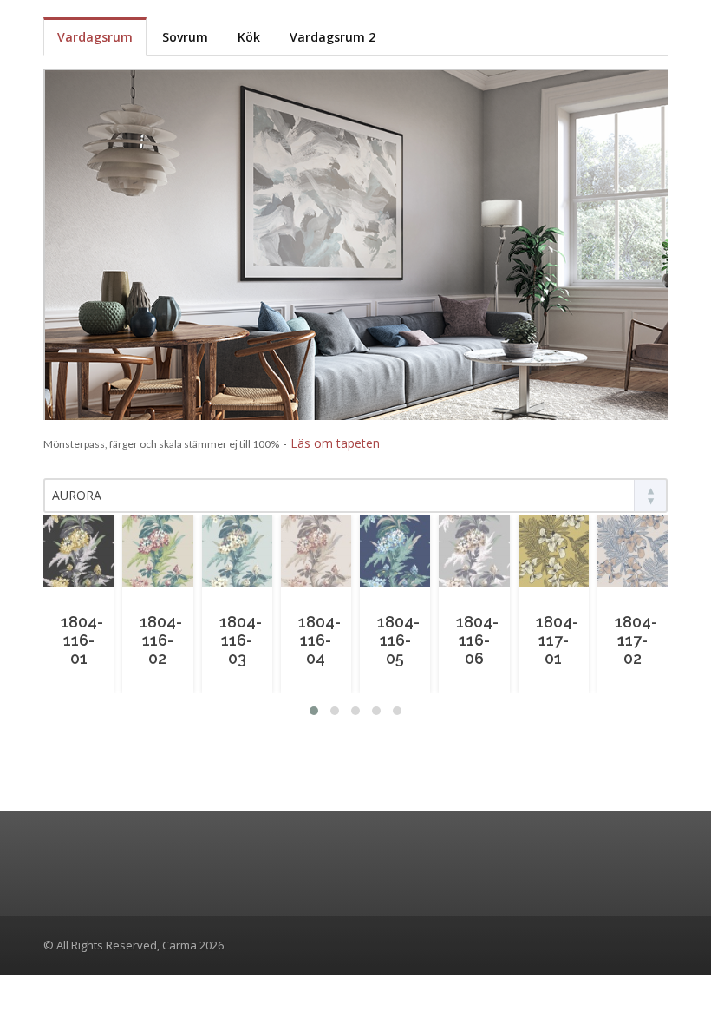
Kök (249, 37)
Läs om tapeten (335, 443)
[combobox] (355, 495)
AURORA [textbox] (76, 495)
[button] (313, 710)
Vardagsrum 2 (332, 37)
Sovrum (185, 37)
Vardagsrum (95, 37)
